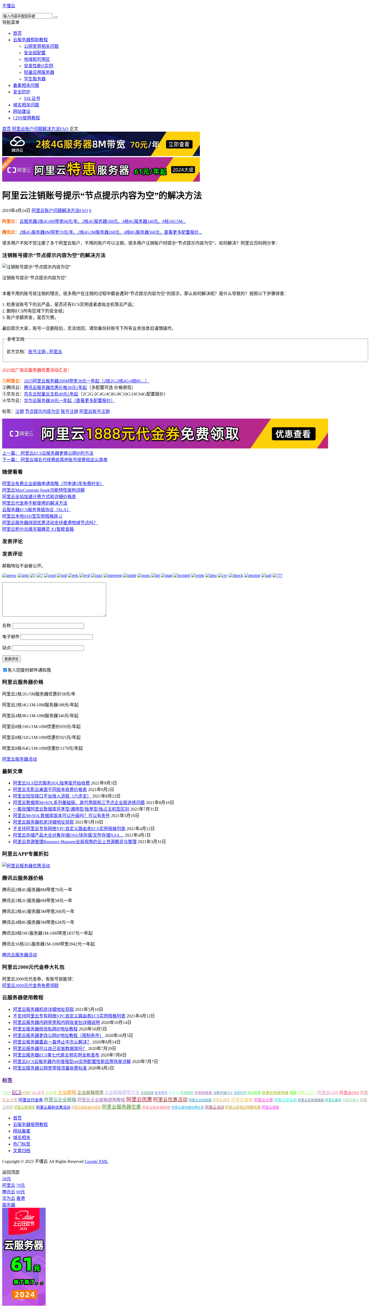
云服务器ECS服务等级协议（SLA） (36, 509)
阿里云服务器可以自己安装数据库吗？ (50, 1048)
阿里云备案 (242, 1099)
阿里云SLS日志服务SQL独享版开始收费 (51, 783)
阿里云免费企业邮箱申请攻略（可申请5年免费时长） (53, 483)
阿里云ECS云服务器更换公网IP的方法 (47, 453)
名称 (6, 625)
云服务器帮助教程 (30, 39)
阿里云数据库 (24, 1107)
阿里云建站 (350, 1100)
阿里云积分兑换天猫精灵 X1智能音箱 (38, 529)
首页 (17, 33)
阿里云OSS (349, 1092)
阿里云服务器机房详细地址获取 (43, 822)
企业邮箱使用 (90, 1092)
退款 (293, 1093)
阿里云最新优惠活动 (53, 1107)
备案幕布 (161, 1093)
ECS (17, 1092)
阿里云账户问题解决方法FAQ (40, 129)
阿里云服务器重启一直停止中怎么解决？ (52, 1042)
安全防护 (21, 92)
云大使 (51, 1092)
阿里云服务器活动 (19, 759)
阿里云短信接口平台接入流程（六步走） (52, 796)
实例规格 (186, 1093)
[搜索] (56, 17)
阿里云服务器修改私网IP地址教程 (45, 1029)
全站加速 (146, 1093)
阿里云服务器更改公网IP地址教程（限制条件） (58, 1035)
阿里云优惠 (139, 1099)
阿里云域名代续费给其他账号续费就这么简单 (55, 459)
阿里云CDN (327, 1092)
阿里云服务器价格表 (86, 1107)
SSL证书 (32, 98)
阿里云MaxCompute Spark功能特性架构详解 (43, 490)
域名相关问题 (26, 105)
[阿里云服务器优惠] (101, 180)
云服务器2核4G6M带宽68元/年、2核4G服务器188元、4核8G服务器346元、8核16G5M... (103, 221)
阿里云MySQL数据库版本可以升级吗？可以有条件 (61, 815)
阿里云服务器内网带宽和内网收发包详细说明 (56, 1022)
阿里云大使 (263, 1100)
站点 (6, 648)
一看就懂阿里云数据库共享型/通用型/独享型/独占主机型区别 (71, 809)
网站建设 (21, 111)
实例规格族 (203, 1093)
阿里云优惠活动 (170, 1099)
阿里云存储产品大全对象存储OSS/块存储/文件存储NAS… (68, 835)
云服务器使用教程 (30, 1124)
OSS (26, 1092)
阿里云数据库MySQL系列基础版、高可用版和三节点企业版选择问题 (79, 802)
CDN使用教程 (26, 118)
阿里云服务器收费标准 (187, 1107)
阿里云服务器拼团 (156, 1107)
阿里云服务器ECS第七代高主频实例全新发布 (56, 1055)
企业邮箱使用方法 (122, 1092)
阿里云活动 (214, 1107)
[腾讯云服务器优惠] (101, 154)
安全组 (174, 1093)
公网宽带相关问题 (41, 46)
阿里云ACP (307, 1092)
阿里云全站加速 (199, 1100)
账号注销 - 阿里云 (45, 351)
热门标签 (21, 1144)
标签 (7, 1080)
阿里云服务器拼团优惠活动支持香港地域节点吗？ (50, 522)
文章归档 (21, 1150)
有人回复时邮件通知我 (29, 670)
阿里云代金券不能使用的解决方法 (34, 503)
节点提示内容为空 (42, 411)
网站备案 (254, 1093)
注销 (19, 411)
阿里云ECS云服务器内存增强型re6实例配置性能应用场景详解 (72, 1061)
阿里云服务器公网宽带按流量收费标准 (50, 1068)
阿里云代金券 (30, 1100)
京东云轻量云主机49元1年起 (51, 394)
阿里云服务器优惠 (121, 1107)
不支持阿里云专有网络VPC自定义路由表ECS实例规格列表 (69, 828)
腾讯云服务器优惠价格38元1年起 (55, 387)
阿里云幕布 (333, 1100)
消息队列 (240, 1093)
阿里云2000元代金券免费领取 (30, 985)
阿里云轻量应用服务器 (242, 1107)
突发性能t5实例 (38, 66)
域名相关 (21, 1137)
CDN (6, 1092)
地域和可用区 (37, 59)
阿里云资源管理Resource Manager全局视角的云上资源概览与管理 (75, 841)
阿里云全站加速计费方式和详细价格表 (39, 496)
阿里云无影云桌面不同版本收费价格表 (50, 789)
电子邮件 (11, 636)
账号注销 (69, 411)
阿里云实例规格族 (311, 1100)
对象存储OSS (222, 1093)
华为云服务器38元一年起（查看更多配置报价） (69, 400)
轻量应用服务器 (39, 72)
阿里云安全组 (285, 1100)
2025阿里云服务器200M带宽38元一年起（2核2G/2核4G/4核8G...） (86, 381)
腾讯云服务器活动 (19, 955)
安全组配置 (35, 52)
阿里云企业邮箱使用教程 (101, 1100)
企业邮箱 (67, 1092)
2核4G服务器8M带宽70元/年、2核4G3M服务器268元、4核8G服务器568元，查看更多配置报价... (111, 232)
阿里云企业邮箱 (60, 1099)
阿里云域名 (221, 1100)
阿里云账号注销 (94, 411)
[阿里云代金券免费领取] (165, 447)
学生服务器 (35, 79)
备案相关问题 (26, 85)
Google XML (96, 1161)
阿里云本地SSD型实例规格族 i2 (32, 516)
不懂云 (8, 6)
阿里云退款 (270, 1107)
